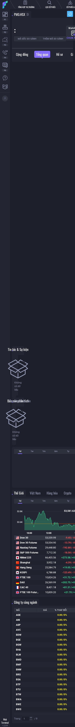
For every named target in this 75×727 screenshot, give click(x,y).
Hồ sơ (59, 54)
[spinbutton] (27, 718)
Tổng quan (42, 54)
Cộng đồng (22, 54)
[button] (31, 717)
